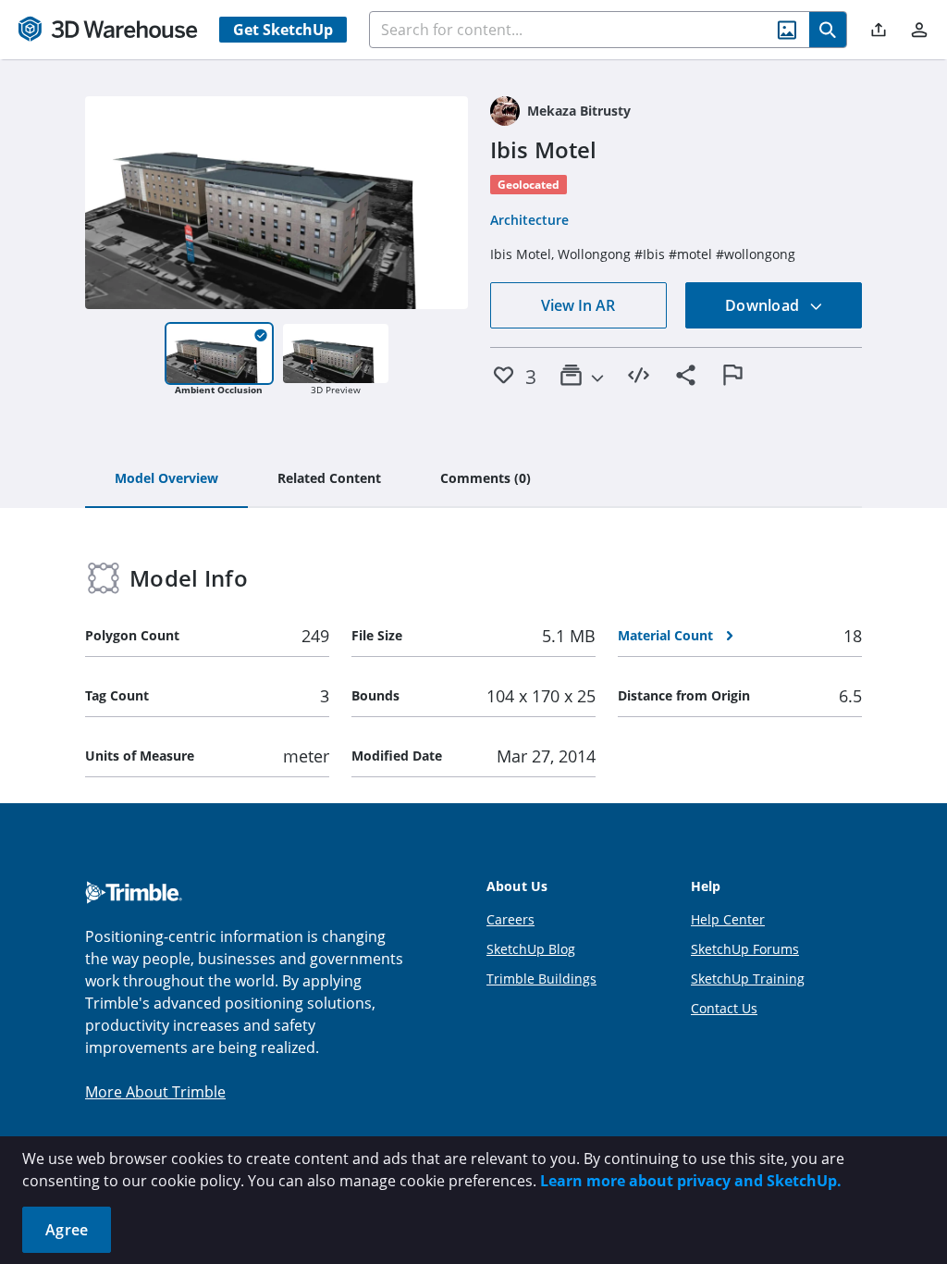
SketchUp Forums (745, 949)
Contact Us (724, 1008)
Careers (510, 919)
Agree (66, 1230)
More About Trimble (155, 1092)
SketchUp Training (748, 978)
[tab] (166, 479)
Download (764, 305)
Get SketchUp (283, 29)
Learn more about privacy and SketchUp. (691, 1181)
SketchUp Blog (530, 949)
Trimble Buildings (541, 978)
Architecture (529, 220)
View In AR (578, 305)
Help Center (728, 919)
